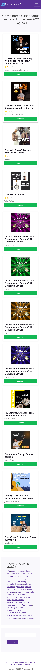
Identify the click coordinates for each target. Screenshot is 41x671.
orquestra (11, 597)
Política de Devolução (27, 662)
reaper (18, 605)
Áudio (24, 605)
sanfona (20, 600)
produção (20, 586)
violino (27, 597)
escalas (16, 618)
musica (23, 618)
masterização (12, 615)
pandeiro (15, 571)
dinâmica (22, 589)
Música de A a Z (13, 4)
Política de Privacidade (20, 665)
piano (18, 581)
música (25, 576)
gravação (10, 592)
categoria (30, 618)
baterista (10, 613)
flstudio (23, 594)
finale (19, 602)
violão (29, 589)
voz (13, 605)
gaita (16, 607)
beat (15, 579)
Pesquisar (12, 642)
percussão (11, 586)
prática (28, 586)
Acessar (20, 74)
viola (32, 592)
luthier (29, 615)
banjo (30, 605)
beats (9, 605)
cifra (8, 571)
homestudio (12, 602)
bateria (22, 571)
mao (24, 613)
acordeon (11, 576)
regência (26, 579)
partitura (19, 592)
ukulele (19, 573)
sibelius (22, 607)
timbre (26, 592)
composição (27, 573)
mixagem (22, 615)
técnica (26, 602)
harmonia (11, 573)
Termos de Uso (11, 662)
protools (10, 584)
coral (17, 594)
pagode (20, 584)
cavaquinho (11, 610)
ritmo (19, 579)
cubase (9, 618)
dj (15, 584)
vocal (14, 600)
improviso (11, 581)
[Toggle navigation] (37, 4)
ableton (10, 607)
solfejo (24, 581)
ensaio (9, 589)
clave (19, 610)
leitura (9, 579)
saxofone (19, 597)
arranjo (18, 576)
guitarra (27, 584)
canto (15, 589)
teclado (25, 610)
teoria (9, 600)
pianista (18, 613)
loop (28, 571)
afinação (10, 594)
